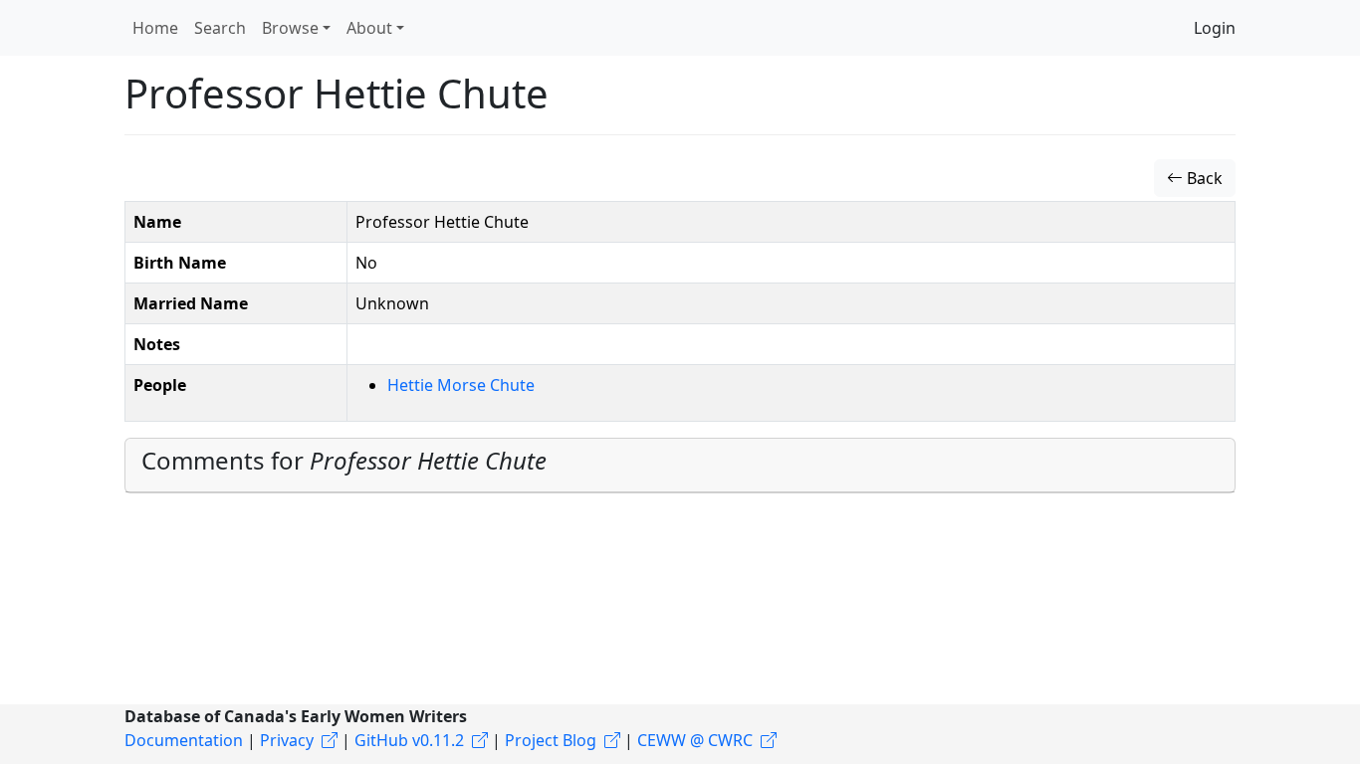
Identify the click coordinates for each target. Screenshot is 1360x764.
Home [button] (155, 28)
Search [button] (220, 28)
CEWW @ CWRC (695, 740)
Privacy (287, 740)
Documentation (183, 740)
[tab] (680, 465)
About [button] (369, 28)
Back (1203, 178)
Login (1215, 28)
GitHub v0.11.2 (409, 740)
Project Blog (550, 740)
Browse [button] (290, 28)
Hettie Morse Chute (461, 385)
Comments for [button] (344, 460)
